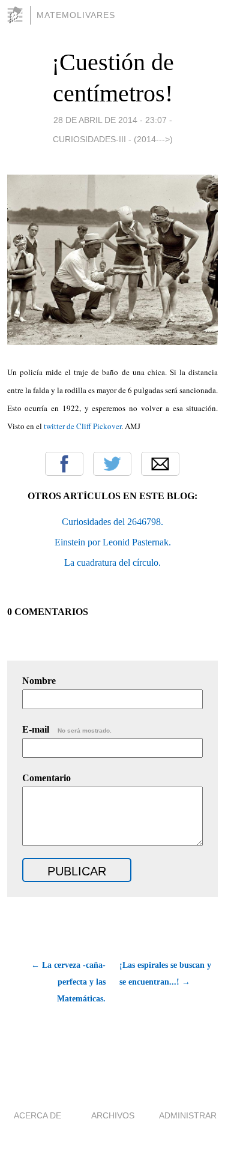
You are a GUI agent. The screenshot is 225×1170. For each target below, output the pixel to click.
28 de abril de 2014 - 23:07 (110, 120)
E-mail (67, 729)
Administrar (188, 1115)
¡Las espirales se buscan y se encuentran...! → (165, 973)
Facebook (64, 464)
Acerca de (37, 1115)
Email (160, 464)
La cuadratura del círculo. (112, 562)
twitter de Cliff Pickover (82, 426)
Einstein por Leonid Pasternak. (113, 542)
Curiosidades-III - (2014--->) (113, 139)
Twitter (112, 464)
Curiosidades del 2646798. (112, 522)
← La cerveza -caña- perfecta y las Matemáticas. (68, 982)
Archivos (112, 1115)
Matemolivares (76, 15)
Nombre (39, 681)
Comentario (46, 778)
